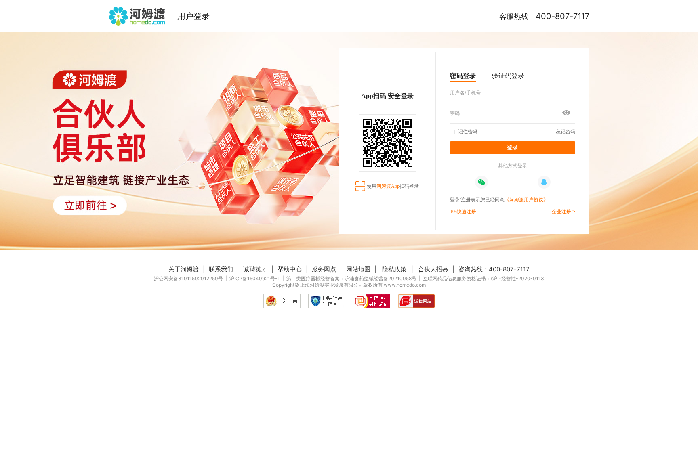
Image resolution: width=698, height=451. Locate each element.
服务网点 (324, 269)
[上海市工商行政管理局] (282, 301)
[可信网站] (371, 301)
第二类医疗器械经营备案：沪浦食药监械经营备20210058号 (351, 278)
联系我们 (221, 269)
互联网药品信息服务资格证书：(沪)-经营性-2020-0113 (483, 278)
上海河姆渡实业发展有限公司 (331, 285)
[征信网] (326, 301)
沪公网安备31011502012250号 (188, 278)
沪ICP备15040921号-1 (254, 278)
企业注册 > (563, 211)
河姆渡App (387, 186)
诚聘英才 (255, 269)
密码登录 (463, 75)
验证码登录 (508, 75)
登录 (512, 148)
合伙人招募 (433, 269)
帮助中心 (290, 269)
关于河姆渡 (183, 269)
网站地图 (358, 269)
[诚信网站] (416, 301)
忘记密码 (565, 131)
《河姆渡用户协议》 (526, 200)
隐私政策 (394, 269)
